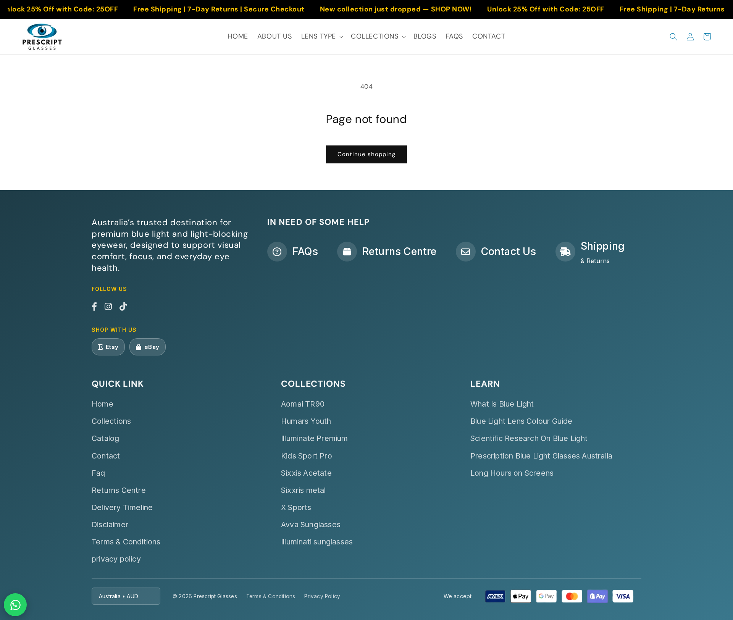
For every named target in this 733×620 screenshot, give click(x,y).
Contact (106, 455)
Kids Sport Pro (306, 455)
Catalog (105, 438)
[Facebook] (94, 307)
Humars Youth (306, 421)
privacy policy (116, 558)
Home (102, 403)
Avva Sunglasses (311, 524)
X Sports (296, 507)
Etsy (112, 346)
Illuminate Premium (314, 438)
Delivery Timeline (122, 507)
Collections (111, 421)
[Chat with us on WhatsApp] (15, 604)
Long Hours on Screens (512, 473)
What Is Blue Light (502, 403)
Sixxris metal (303, 490)
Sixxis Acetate (306, 473)
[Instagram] (108, 307)
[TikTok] (123, 307)
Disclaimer (110, 524)
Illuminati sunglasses (317, 541)
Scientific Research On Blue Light (529, 438)
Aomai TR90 (303, 403)
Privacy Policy (322, 596)
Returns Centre (119, 490)
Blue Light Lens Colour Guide (521, 421)
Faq (98, 473)
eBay (151, 346)
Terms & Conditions (126, 541)
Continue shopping (366, 154)
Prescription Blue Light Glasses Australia (541, 455)
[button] (321, 36)
